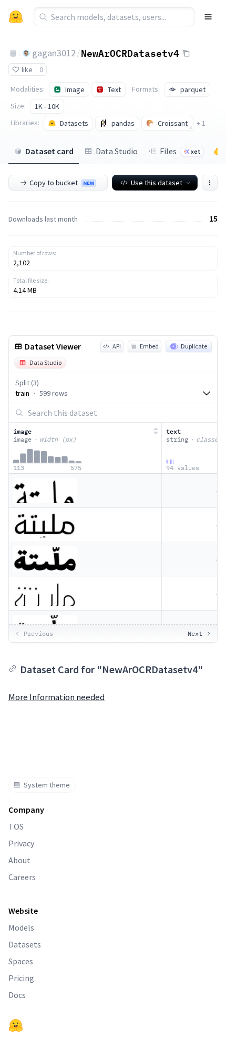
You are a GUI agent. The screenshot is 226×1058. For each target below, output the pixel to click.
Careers (22, 877)
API (116, 346)
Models (21, 927)
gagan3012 (54, 53)
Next (195, 633)
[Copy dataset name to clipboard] (186, 53)
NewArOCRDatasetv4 (130, 53)
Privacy (21, 843)
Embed (149, 346)
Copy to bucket (61, 182)
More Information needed (56, 697)
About (19, 860)
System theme (47, 785)
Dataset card (49, 151)
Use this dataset (156, 182)
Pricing (21, 978)
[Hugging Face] (15, 1025)
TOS (16, 826)
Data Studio (117, 151)
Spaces (20, 961)
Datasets (24, 944)
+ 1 (201, 123)
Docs (17, 995)
